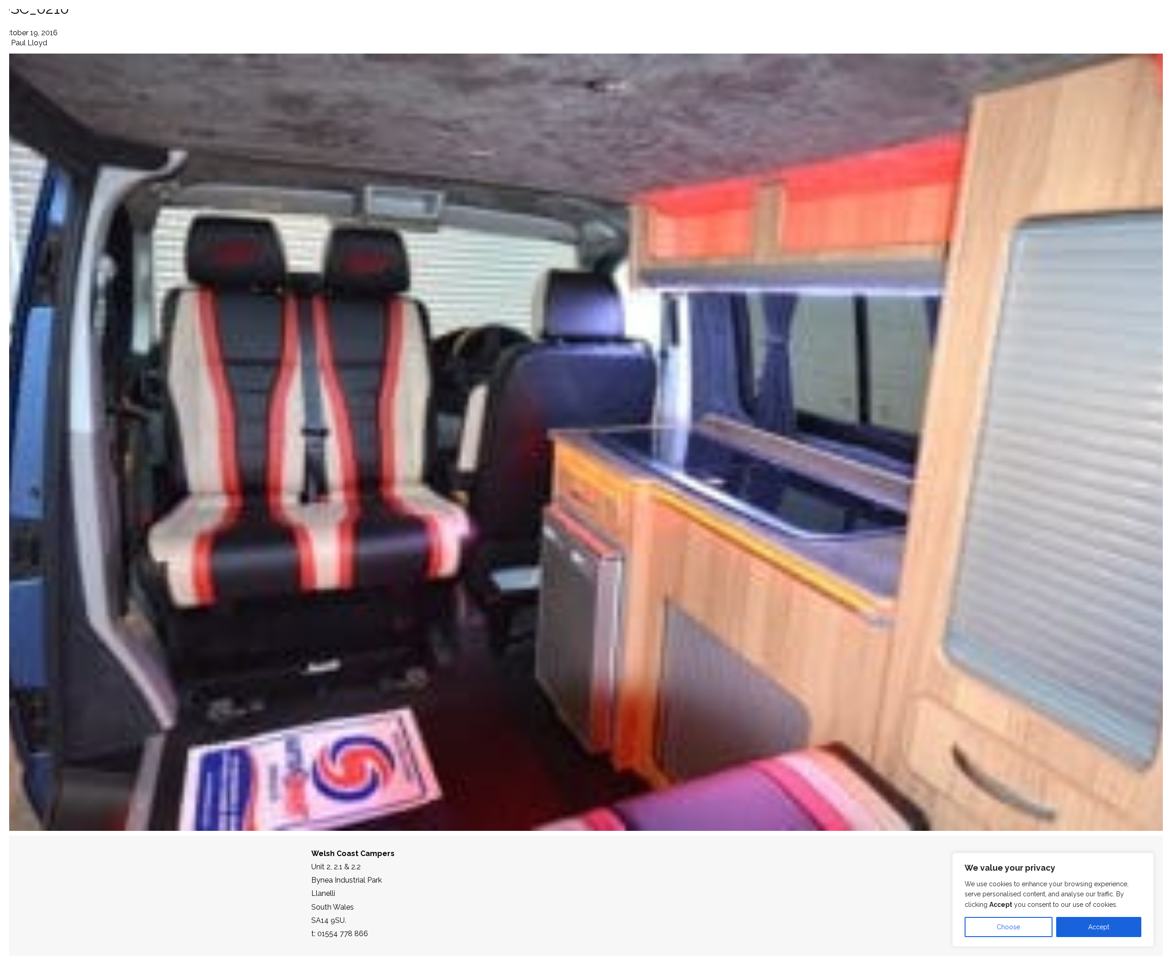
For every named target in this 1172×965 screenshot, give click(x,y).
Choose (1008, 927)
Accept (1098, 927)
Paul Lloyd (29, 42)
